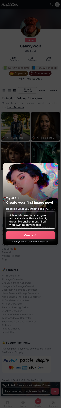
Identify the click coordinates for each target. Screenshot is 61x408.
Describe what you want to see (25, 208)
